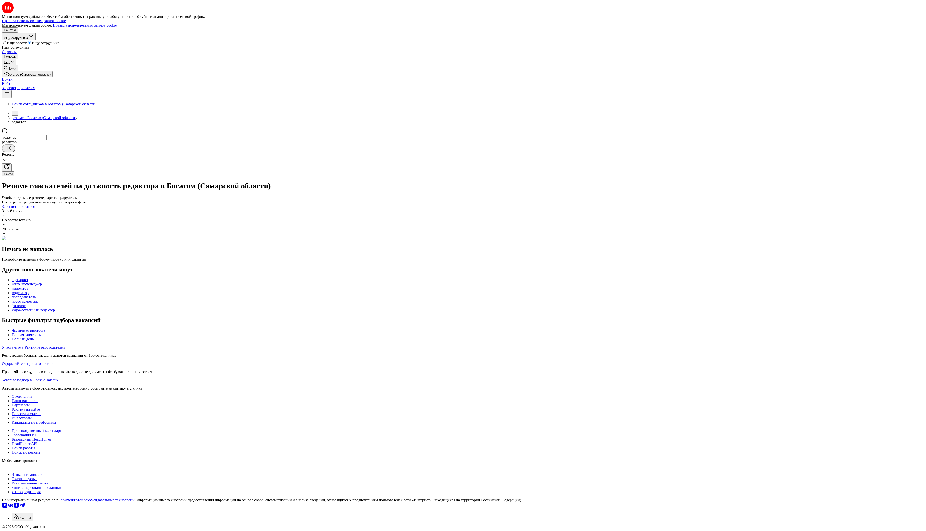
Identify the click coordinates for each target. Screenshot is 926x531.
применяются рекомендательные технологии (98, 500)
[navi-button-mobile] (7, 94)
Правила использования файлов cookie (85, 25)
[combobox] (24, 137)
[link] (10, 68)
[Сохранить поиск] (7, 167)
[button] (7, 79)
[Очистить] (8, 148)
